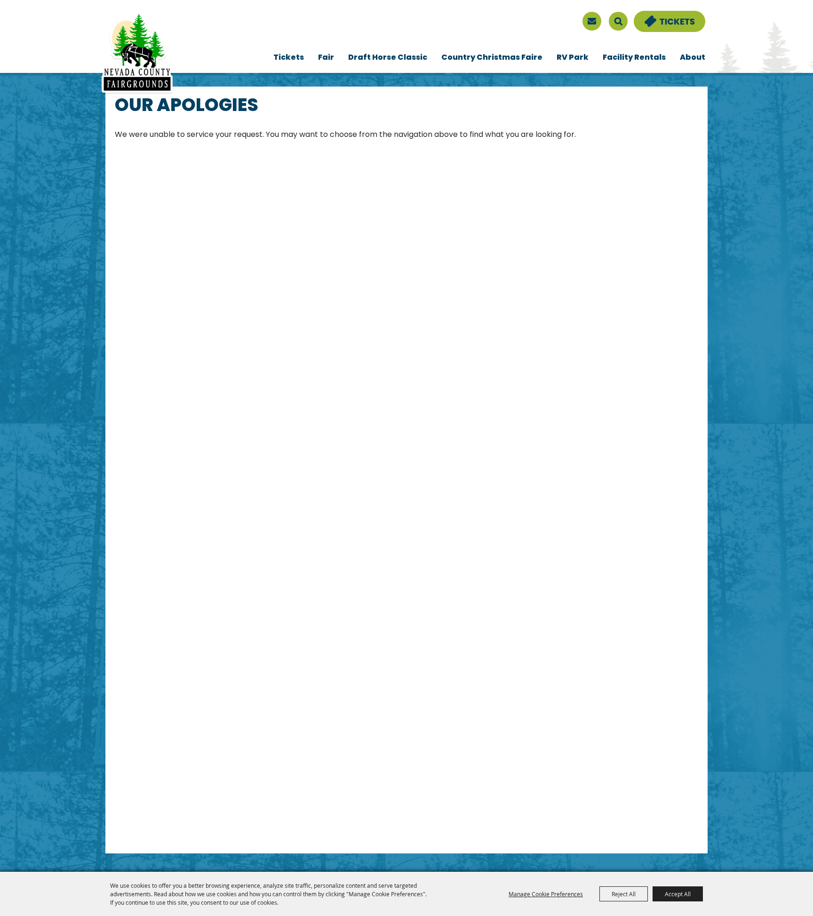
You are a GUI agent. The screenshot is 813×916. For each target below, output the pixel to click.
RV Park (573, 58)
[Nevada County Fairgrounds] (137, 53)
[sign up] (591, 21)
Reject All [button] (624, 894)
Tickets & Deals (663, 16)
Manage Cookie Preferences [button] (546, 894)
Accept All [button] (678, 894)
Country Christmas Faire (491, 58)
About (692, 58)
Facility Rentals (634, 58)
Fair (326, 58)
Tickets (288, 58)
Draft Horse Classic (387, 58)
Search (618, 21)
